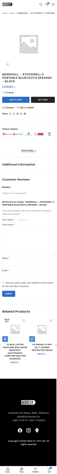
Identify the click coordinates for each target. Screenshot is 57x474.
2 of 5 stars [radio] (21, 220)
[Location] (37, 430)
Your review (8, 224)
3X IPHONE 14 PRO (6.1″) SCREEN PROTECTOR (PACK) (42, 347)
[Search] (41, 4)
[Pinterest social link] (17, 114)
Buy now (43, 100)
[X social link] (14, 114)
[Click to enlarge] (7, 64)
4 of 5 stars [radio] (25, 220)
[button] (32, 339)
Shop (12, 13)
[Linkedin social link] (21, 114)
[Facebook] (20, 430)
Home (5, 13)
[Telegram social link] (25, 114)
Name (6, 258)
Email (5, 270)
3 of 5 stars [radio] (23, 220)
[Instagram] (28, 430)
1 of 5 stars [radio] (18, 220)
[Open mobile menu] (53, 4)
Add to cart (15, 100)
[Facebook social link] (10, 114)
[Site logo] (7, 4)
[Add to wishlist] (23, 320)
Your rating (8, 220)
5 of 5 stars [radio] (27, 220)
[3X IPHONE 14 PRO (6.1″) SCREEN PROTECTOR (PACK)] (42, 329)
